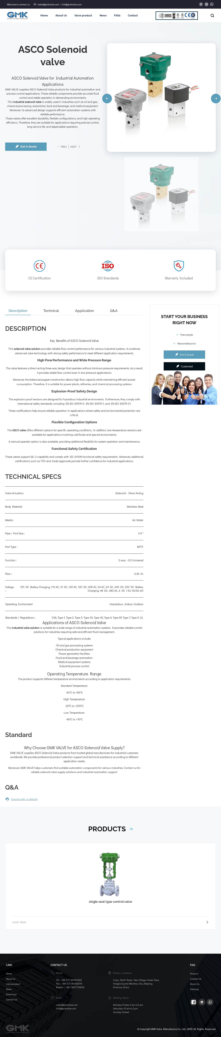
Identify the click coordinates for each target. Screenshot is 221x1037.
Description (18, 311)
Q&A (114, 311)
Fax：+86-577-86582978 (69, 983)
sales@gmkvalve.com (48, 4)
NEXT (73, 146)
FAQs (117, 15)
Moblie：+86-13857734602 (70, 987)
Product (194, 973)
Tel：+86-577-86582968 (69, 980)
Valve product (83, 15)
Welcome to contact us (18, 4)
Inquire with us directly (24, 799)
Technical (51, 311)
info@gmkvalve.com (72, 4)
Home (44, 15)
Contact (133, 15)
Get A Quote (28, 146)
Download (11, 994)
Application (84, 311)
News (103, 15)
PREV (64, 146)
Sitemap (194, 989)
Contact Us (11, 999)
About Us (61, 15)
